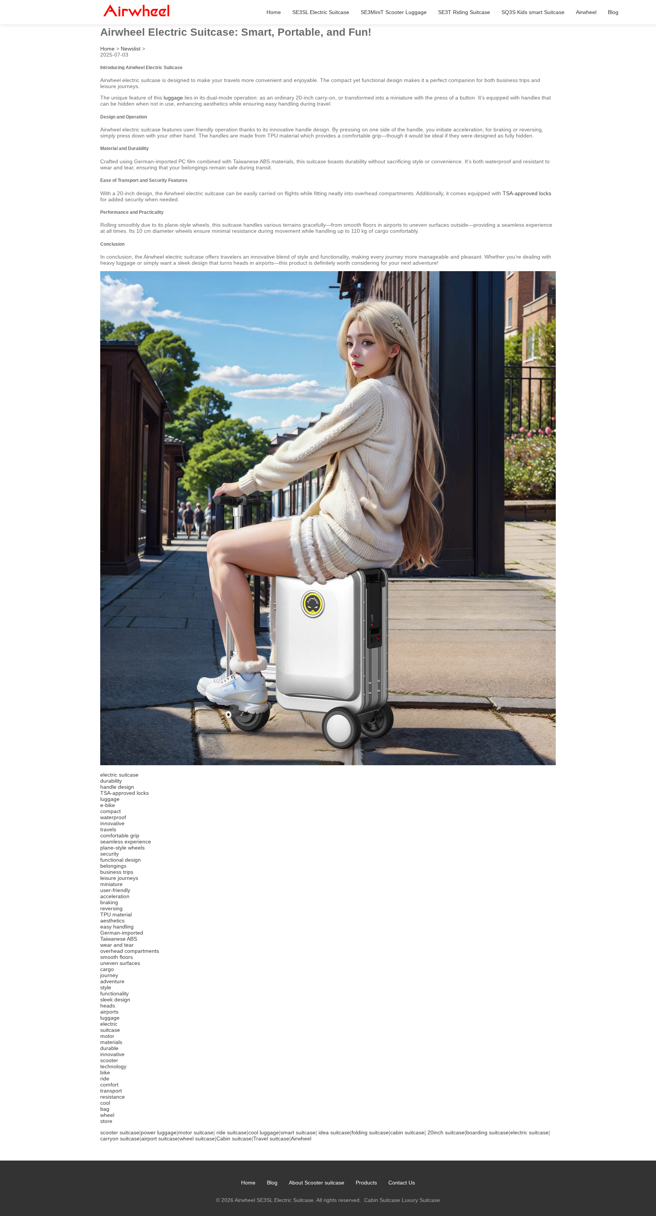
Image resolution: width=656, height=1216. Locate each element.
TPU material (116, 914)
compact (110, 811)
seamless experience (125, 842)
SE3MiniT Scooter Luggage (394, 12)
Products (366, 1183)
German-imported (121, 933)
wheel (107, 1115)
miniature (111, 884)
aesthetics (112, 921)
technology (113, 1066)
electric (108, 1024)
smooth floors (116, 957)
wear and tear (117, 945)
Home (273, 12)
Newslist (130, 49)
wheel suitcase (197, 1138)
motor (107, 1036)
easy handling (117, 927)
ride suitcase (231, 1132)
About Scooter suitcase (316, 1183)
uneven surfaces (120, 963)
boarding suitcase (487, 1132)
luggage (173, 98)
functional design (120, 860)
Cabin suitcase (234, 1138)
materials (111, 1042)
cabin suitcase (407, 1132)
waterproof (113, 817)
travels (108, 829)
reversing (111, 908)
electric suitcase (119, 775)
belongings (113, 866)
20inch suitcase (446, 1132)
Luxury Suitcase (421, 1200)
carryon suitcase (120, 1138)
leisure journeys (119, 878)
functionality (114, 993)
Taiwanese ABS (118, 939)
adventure (112, 981)
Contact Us (401, 1183)
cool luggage (263, 1132)
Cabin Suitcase (382, 1200)
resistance (112, 1097)
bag (104, 1109)
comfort (109, 1085)
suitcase (110, 1030)
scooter (109, 1060)
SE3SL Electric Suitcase (320, 12)
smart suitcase (298, 1132)
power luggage (159, 1132)
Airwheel (586, 12)
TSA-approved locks (527, 193)
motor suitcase (195, 1132)
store (106, 1121)
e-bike (107, 805)
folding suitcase (370, 1132)
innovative (112, 823)
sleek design (115, 999)
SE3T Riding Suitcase (464, 12)
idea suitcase (334, 1132)
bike (105, 1072)
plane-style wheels (122, 848)
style (105, 987)
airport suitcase (159, 1138)
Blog (613, 12)
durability (111, 781)
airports (109, 1012)
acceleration (114, 896)
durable (109, 1048)
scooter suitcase (119, 1132)
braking (109, 902)
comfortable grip (119, 835)
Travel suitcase (271, 1138)
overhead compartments (129, 951)
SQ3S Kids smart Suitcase (533, 12)
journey (109, 975)
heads (107, 1006)
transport (111, 1091)
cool (105, 1103)
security (109, 854)
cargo (107, 969)
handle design (117, 787)
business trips (116, 872)
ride (104, 1078)
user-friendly (115, 890)
